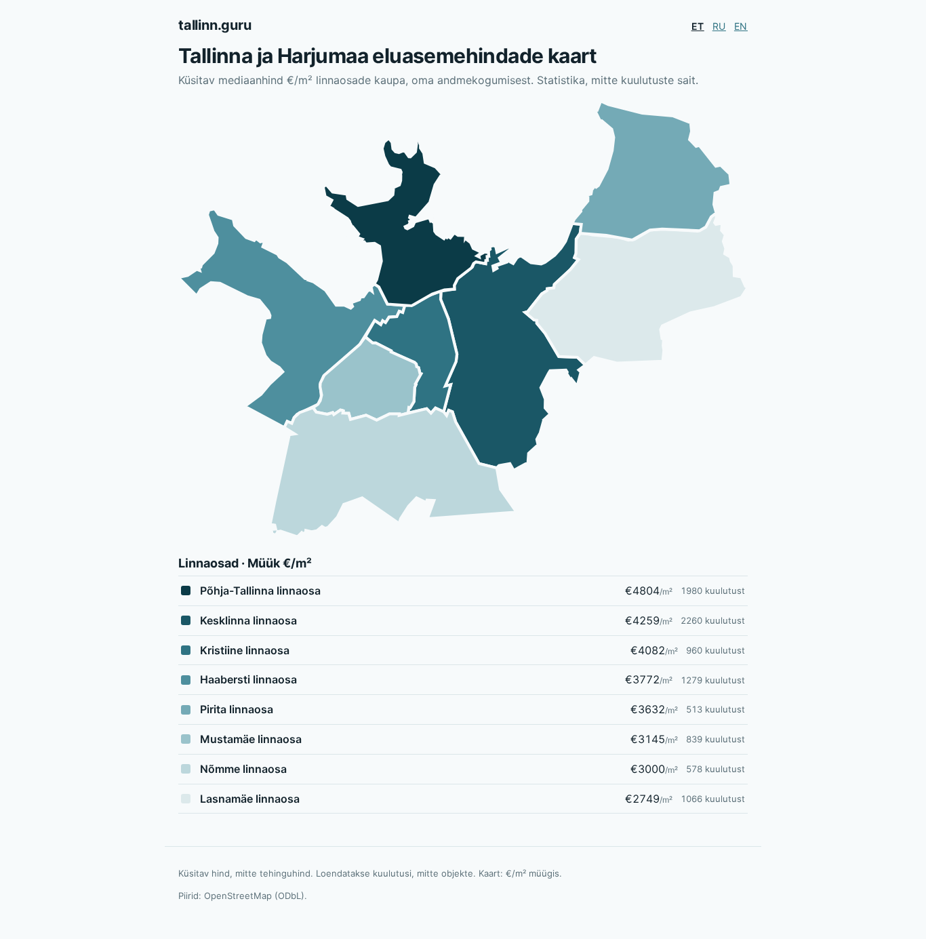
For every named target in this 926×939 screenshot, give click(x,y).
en (741, 26)
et (697, 26)
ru (719, 26)
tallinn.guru (214, 25)
